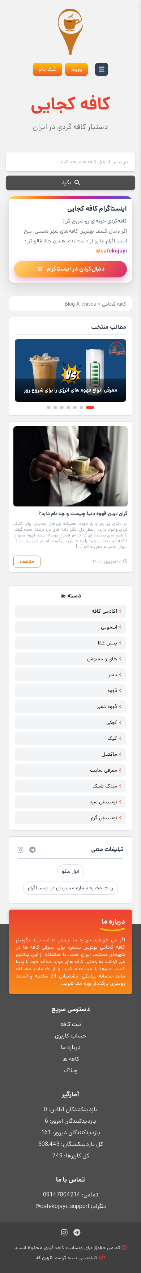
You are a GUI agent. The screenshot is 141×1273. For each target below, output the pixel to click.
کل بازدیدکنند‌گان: (81, 1144)
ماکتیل (109, 754)
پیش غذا (107, 643)
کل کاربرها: (76, 1156)
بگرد (67, 182)
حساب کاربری (70, 1036)
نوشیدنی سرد (103, 802)
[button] (90, 407)
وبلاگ (71, 1070)
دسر (112, 674)
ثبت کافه (70, 1024)
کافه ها (70, 1059)
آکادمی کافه (104, 611)
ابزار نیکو (70, 871)
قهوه (112, 690)
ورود (76, 69)
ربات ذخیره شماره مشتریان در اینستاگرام (70, 888)
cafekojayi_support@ (62, 1206)
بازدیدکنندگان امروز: (72, 1121)
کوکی (111, 722)
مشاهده (27, 561)
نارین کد (44, 1257)
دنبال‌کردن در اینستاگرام (75, 269)
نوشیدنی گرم (104, 817)
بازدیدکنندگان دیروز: (75, 1133)
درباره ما (71, 1047)
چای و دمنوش (102, 659)
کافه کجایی (114, 304)
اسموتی (109, 627)
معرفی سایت (103, 770)
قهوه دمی (107, 706)
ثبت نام (47, 69)
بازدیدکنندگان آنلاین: (72, 1109)
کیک (112, 738)
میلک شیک (105, 786)
